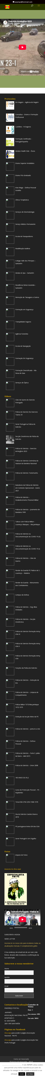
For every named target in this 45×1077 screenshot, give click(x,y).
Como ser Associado (21, 1059)
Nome (6, 969)
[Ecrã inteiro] (38, 927)
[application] (22, 919)
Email (6, 986)
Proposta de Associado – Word (21, 1062)
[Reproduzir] (7, 927)
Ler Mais (30, 1074)
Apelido (7, 977)
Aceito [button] (22, 1074)
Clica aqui (7, 1033)
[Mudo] (34, 927)
